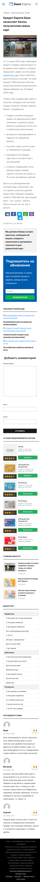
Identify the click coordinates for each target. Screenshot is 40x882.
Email (5, 417)
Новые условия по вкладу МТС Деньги (28, 580)
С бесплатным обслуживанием (18, 657)
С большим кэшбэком (15, 695)
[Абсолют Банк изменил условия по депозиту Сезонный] (10, 594)
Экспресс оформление (15, 640)
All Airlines (22, 483)
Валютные (10, 683)
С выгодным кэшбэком (15, 627)
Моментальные (12, 670)
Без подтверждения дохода (17, 631)
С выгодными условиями (16, 691)
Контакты (18, 876)
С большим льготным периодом (19, 618)
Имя (5, 404)
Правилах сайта (20, 874)
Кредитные (9, 614)
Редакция (9, 876)
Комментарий (8, 364)
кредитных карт (11, 75)
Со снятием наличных (15, 700)
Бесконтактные (12, 678)
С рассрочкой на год (14, 704)
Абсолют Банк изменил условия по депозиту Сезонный (27, 592)
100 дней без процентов (23, 466)
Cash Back (22, 537)
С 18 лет (9, 635)
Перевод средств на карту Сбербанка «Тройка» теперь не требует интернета (28, 566)
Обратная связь (29, 876)
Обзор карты (27, 493)
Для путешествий (13, 644)
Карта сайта (21, 879)
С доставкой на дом (14, 674)
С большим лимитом (14, 622)
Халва (20, 447)
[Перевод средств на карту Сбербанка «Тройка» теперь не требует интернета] (10, 567)
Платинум (22, 501)
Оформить (28, 457)
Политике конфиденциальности (20, 871)
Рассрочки (9, 687)
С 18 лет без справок (14, 708)
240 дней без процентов (23, 520)
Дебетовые (9, 652)
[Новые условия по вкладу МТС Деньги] (10, 582)
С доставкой (11, 648)
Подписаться (20, 297)
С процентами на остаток (16, 661)
